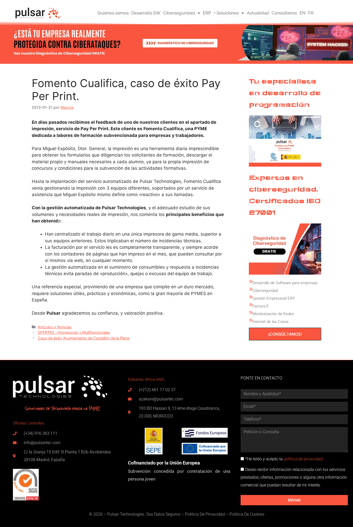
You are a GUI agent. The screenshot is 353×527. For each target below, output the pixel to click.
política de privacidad (303, 458)
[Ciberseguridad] (250, 289)
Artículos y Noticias (54, 327)
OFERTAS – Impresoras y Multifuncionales (74, 332)
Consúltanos (284, 13)
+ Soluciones (226, 13)
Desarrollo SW (145, 13)
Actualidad (258, 13)
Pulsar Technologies (125, 514)
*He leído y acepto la (284, 458)
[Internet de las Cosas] (250, 320)
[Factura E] (250, 305)
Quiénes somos (113, 13)
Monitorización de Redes (273, 314)
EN (302, 13)
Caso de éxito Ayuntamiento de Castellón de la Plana (83, 338)
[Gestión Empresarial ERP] (250, 297)
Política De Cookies (246, 514)
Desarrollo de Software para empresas (285, 283)
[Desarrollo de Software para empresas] (250, 281)
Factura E (260, 306)
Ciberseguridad (179, 13)
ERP (207, 13)
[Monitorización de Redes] (250, 312)
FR (310, 13)
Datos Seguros (167, 514)
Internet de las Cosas (270, 321)
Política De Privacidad (205, 514)
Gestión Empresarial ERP (273, 298)
